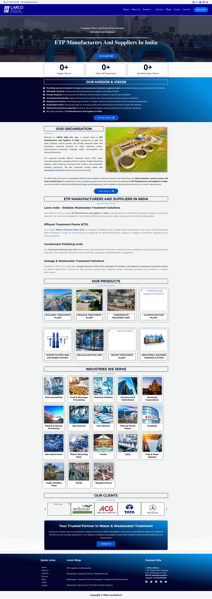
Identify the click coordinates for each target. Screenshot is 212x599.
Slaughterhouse (103, 483)
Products (147, 10)
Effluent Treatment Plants (67, 230)
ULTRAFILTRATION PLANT (154, 316)
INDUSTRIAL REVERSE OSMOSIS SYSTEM (154, 356)
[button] (201, 9)
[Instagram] (200, 2)
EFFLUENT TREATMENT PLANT (58, 316)
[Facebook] (193, 2)
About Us (136, 10)
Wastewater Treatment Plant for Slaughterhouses (87, 573)
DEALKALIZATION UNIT (89, 355)
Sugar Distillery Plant (54, 484)
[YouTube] (207, 2)
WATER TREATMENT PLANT (122, 356)
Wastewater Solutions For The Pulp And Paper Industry (90, 585)
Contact (186, 10)
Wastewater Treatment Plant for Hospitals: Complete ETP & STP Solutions (97, 579)
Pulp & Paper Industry (152, 455)
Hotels (103, 454)
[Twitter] (197, 2)
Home (126, 10)
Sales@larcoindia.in (30, 2)
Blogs (168, 10)
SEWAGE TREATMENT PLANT (89, 316)
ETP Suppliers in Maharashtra (79, 568)
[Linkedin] (203, 2)
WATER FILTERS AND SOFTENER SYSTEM (57, 356)
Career (177, 10)
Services (159, 10)
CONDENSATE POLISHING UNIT (121, 316)
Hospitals (152, 426)
